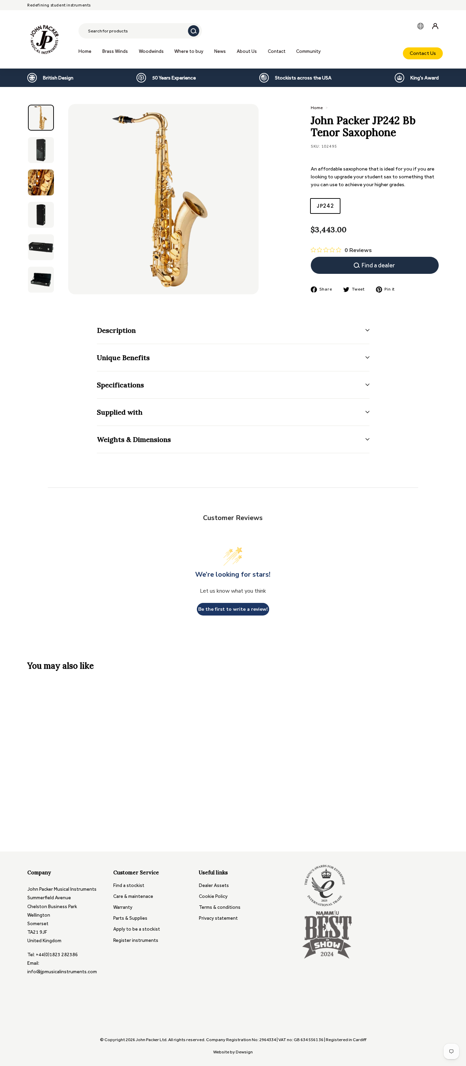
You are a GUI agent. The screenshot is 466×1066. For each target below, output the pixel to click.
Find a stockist (128, 885)
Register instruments (135, 940)
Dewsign (244, 1051)
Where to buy (188, 51)
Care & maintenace (133, 896)
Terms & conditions (220, 907)
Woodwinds (151, 51)
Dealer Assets (214, 885)
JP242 (325, 205)
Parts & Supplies (130, 918)
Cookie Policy (213, 896)
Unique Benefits (123, 357)
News (220, 51)
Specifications (120, 385)
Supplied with (120, 412)
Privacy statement (218, 918)
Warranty (122, 907)
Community (308, 51)
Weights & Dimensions (134, 439)
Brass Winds (115, 51)
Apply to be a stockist (136, 929)
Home (84, 51)
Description (116, 330)
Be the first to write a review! (233, 609)
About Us (247, 51)
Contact (277, 51)
